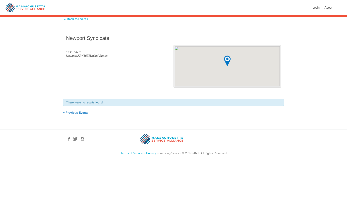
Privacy (151, 153)
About (328, 7)
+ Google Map (75, 46)
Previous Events (75, 112)
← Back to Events (75, 19)
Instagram (82, 139)
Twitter (75, 139)
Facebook (69, 139)
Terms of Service (132, 153)
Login (315, 7)
